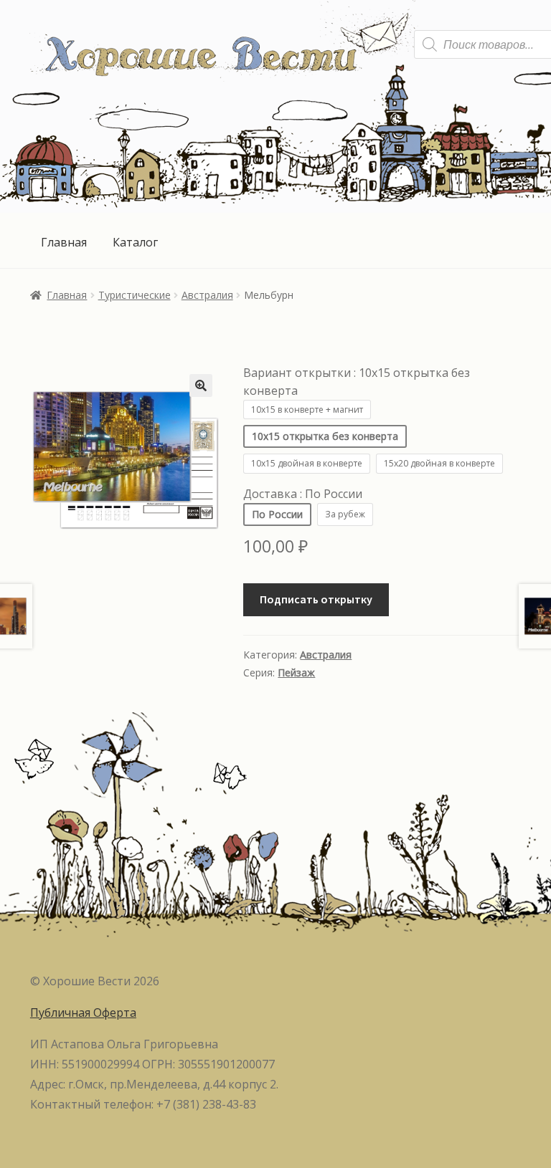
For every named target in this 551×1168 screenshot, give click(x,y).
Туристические (134, 295)
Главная (64, 242)
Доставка (302, 494)
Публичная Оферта (83, 1012)
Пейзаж (296, 672)
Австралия (207, 295)
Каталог (135, 242)
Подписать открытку (316, 599)
